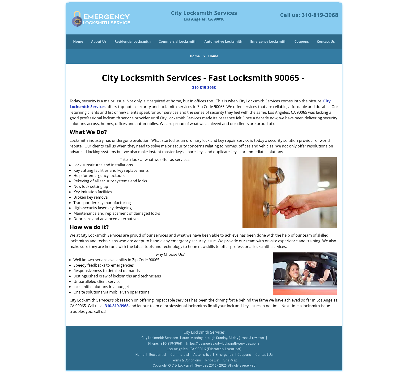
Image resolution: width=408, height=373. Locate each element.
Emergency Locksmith (268, 41)
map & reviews (253, 338)
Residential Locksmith (133, 41)
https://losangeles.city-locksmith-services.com (222, 343)
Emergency (224, 354)
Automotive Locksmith (223, 41)
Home (78, 41)
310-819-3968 (320, 15)
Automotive (202, 354)
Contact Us (326, 41)
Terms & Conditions (186, 360)
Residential (157, 354)
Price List (212, 360)
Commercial (179, 354)
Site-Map (230, 360)
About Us (98, 41)
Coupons (301, 41)
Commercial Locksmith (177, 41)
